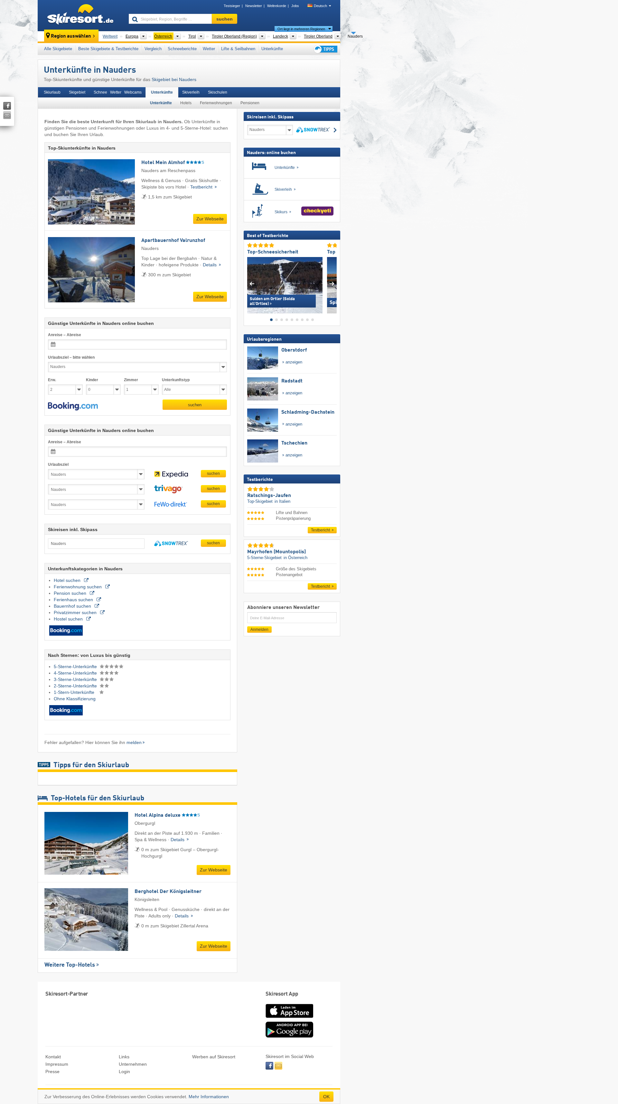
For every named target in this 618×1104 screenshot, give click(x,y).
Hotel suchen (68, 580)
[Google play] (289, 1036)
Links (124, 1056)
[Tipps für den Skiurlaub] (325, 49)
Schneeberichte (182, 48)
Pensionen (249, 103)
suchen (194, 404)
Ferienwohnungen (216, 103)
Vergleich (153, 48)
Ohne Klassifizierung (75, 698)
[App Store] (289, 1018)
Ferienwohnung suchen (78, 586)
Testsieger (232, 6)
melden (134, 742)
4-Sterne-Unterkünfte (76, 673)
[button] (73, 406)
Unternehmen (133, 1064)
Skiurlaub (52, 92)
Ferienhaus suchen (74, 599)
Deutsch (320, 6)
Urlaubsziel (58, 464)
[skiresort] (80, 15)
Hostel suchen (69, 618)
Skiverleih (191, 92)
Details (210, 264)
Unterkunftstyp (176, 380)
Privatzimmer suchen (76, 612)
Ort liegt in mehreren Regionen (301, 29)
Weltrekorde (276, 6)
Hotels (186, 103)
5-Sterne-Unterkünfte (76, 666)
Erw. (52, 380)
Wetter (209, 48)
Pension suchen (71, 593)
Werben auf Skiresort (213, 1056)
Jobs (295, 6)
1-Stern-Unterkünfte (75, 692)
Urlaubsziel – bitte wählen (71, 357)
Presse (52, 1071)
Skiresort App (282, 994)
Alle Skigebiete (58, 48)
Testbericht (202, 186)
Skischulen (217, 92)
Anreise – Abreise (64, 335)
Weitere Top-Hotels (69, 965)
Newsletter (253, 6)
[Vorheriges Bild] (252, 283)
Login (124, 1071)
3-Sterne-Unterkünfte (76, 679)
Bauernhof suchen (73, 606)
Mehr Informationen (209, 1096)
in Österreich (295, 557)
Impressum (56, 1064)
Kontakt (53, 1056)
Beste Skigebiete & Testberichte (108, 48)
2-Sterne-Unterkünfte (76, 685)
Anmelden (259, 629)
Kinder (92, 380)
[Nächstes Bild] (332, 283)
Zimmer (131, 380)
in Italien (282, 501)
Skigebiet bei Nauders (174, 79)
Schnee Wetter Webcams (118, 92)
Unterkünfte (272, 48)
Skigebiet (77, 92)
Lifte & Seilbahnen (238, 48)
